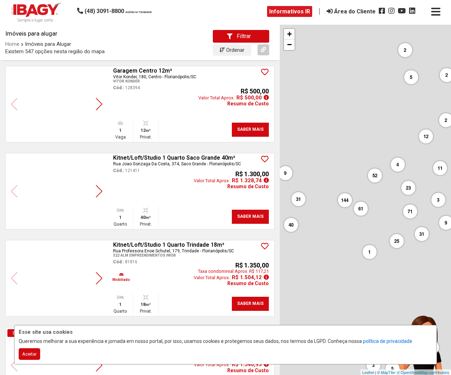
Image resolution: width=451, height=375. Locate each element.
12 (426, 136)
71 (410, 211)
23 (408, 187)
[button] (124, 11)
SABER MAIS (250, 129)
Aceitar (29, 354)
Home (12, 44)
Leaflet (368, 372)
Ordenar (235, 50)
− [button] (289, 44)
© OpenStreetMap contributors (423, 372)
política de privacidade (387, 341)
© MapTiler (386, 372)
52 (374, 175)
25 (396, 241)
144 (344, 200)
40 (291, 224)
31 (421, 233)
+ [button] (289, 34)
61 (360, 208)
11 (440, 168)
